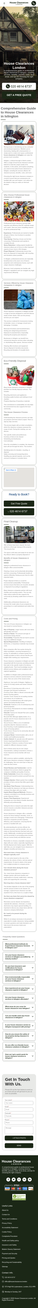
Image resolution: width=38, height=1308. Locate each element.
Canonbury (7, 708)
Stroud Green (8, 723)
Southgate (7, 743)
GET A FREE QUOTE (19, 95)
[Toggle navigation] (4, 3)
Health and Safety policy (10, 1240)
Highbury (7, 682)
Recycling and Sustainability (12, 1262)
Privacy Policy (7, 1223)
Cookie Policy (7, 1232)
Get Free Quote (19, 503)
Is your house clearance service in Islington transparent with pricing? (17, 1026)
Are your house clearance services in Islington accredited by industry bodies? (17, 956)
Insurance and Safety (9, 1245)
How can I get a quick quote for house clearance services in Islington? (16, 1056)
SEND (19, 1145)
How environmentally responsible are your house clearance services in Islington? (17, 979)
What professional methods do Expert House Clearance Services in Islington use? (17, 945)
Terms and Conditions (9, 1219)
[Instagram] (19, 1179)
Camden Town (8, 696)
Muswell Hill (8, 716)
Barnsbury (7, 688)
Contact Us (6, 1214)
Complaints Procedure (9, 1236)
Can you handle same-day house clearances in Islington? (17, 1016)
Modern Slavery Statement (11, 1249)
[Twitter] (14, 1179)
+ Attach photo (19, 1138)
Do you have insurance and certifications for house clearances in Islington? (15, 968)
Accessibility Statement (10, 1227)
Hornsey (6, 700)
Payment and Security (9, 1253)
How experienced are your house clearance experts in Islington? (17, 989)
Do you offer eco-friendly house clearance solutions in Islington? (17, 1046)
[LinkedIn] (24, 1179)
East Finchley (8, 727)
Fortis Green (8, 731)
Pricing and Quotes (8, 1258)
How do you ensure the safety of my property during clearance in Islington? (17, 1036)
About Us (5, 1210)
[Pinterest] (30, 1179)
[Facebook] (8, 1179)
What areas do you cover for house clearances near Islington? (17, 1007)
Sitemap (5, 1266)
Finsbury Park (8, 692)
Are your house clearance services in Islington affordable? (17, 998)
